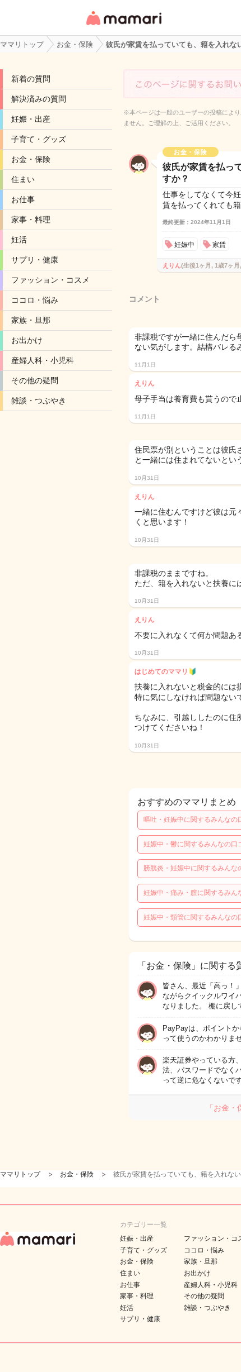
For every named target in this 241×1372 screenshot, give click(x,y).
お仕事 (23, 199)
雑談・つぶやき (38, 400)
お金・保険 (30, 159)
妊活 (19, 239)
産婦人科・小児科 (42, 360)
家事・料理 (30, 219)
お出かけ (27, 340)
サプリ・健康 (34, 259)
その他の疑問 (34, 380)
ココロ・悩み (34, 300)
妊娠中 (184, 245)
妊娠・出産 (30, 119)
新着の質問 (30, 78)
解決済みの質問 (38, 98)
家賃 (219, 245)
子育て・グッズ (38, 139)
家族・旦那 (30, 320)
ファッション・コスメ (50, 279)
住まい (23, 179)
